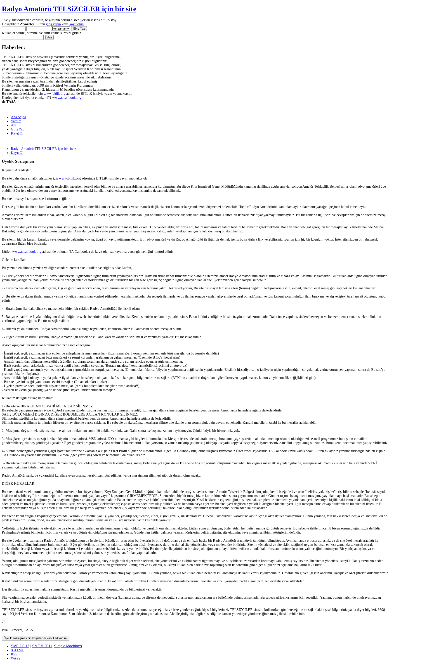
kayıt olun (76, 24)
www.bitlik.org (54, 93)
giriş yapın (53, 24)
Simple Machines (68, 646)
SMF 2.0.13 (20, 646)
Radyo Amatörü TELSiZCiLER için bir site (69, 9)
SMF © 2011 (42, 646)
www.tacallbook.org (66, 97)
